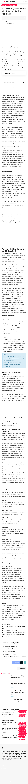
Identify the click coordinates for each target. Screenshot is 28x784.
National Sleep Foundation (14, 265)
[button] (23, 82)
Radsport (22, 737)
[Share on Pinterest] (10, 18)
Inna (6, 21)
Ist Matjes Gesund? (8, 649)
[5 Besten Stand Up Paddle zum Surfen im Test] (5, 685)
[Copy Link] (12, 18)
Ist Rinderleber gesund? (9, 651)
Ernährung (22, 722)
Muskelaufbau (9, 70)
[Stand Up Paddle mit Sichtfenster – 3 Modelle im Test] (5, 693)
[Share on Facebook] (5, 18)
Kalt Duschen (6, 568)
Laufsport (22, 714)
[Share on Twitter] (7, 18)
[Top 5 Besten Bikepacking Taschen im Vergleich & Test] (5, 701)
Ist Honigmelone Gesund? (9, 654)
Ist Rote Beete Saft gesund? (10, 646)
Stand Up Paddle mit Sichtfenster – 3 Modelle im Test (17, 692)
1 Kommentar (22, 668)
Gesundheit (13, 5)
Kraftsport (5, 5)
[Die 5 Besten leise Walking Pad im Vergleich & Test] (5, 678)
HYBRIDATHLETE (11, 1)
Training (21, 716)
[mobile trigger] (3, 1)
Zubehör (12, 679)
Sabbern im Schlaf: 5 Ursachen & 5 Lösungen (14, 656)
